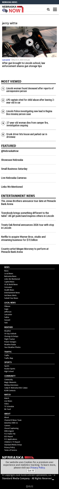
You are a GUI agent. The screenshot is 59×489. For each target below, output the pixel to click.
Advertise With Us (11, 423)
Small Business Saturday (14, 168)
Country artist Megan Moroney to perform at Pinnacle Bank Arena (25, 250)
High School (9, 371)
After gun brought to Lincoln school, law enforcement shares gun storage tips (23, 64)
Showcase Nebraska (12, 160)
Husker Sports (9, 369)
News (6, 271)
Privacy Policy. (37, 467)
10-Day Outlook (10, 334)
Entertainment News (12, 293)
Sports (6, 366)
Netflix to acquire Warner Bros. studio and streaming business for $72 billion (23, 238)
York (6, 323)
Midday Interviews (11, 385)
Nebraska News (10, 276)
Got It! (31, 470)
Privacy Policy (9, 447)
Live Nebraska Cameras (13, 177)
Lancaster (6, 60)
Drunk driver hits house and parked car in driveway (26, 135)
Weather (7, 331)
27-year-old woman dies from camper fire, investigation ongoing (27, 124)
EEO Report (8, 437)
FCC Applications (10, 439)
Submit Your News (11, 298)
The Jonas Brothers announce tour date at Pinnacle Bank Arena (28, 202)
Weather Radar (10, 345)
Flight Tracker (9, 339)
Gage (6, 309)
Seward (7, 320)
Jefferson (7, 312)
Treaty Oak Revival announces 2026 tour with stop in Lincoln (27, 226)
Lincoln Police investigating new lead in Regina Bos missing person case (29, 112)
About (6, 417)
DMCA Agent (9, 431)
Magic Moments (10, 382)
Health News (9, 290)
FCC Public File (9, 434)
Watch (6, 398)
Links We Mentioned (12, 186)
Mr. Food (7, 409)
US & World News (11, 285)
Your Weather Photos (12, 347)
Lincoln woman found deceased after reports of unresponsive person (30, 90)
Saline (6, 317)
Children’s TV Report (12, 442)
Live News (8, 401)
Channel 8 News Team (12, 420)
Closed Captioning (11, 428)
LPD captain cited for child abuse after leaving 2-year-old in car (30, 101)
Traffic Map (8, 358)
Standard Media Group (13, 445)
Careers (7, 426)
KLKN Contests (10, 391)
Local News (8, 274)
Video (6, 404)
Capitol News (9, 282)
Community (8, 380)
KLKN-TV (13, 9)
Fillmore (7, 306)
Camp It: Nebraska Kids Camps (16, 388)
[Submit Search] (48, 9)
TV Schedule (9, 407)
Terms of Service (10, 450)
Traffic (6, 355)
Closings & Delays (11, 336)
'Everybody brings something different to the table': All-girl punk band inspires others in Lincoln (27, 214)
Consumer (8, 287)
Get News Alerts (10, 295)
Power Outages (10, 342)
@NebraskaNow (9, 151)
